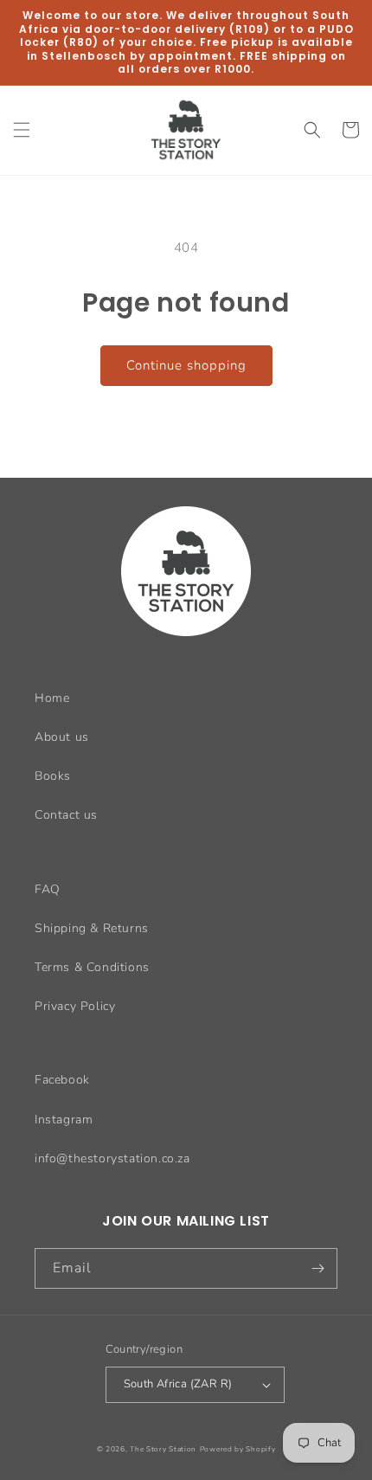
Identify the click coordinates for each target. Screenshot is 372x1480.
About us (62, 737)
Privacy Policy (75, 1006)
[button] (22, 130)
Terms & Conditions (92, 967)
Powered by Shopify (238, 1449)
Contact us (66, 815)
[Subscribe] (317, 1268)
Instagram (64, 1119)
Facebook (62, 1079)
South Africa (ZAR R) (178, 1384)
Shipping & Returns (92, 928)
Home (52, 698)
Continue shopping (186, 365)
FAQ (48, 889)
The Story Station (163, 1449)
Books (53, 776)
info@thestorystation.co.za (112, 1158)
